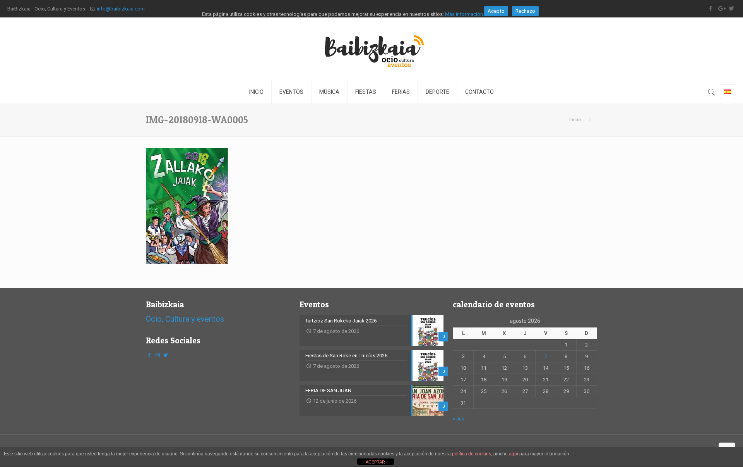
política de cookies (471, 454)
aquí (513, 454)
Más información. (464, 14)
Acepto (496, 11)
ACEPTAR (375, 462)
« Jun (458, 419)
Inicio (575, 119)
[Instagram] (157, 355)
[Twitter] (165, 355)
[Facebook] (149, 355)
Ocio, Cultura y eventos (185, 319)
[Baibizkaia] (371, 48)
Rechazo (525, 11)
